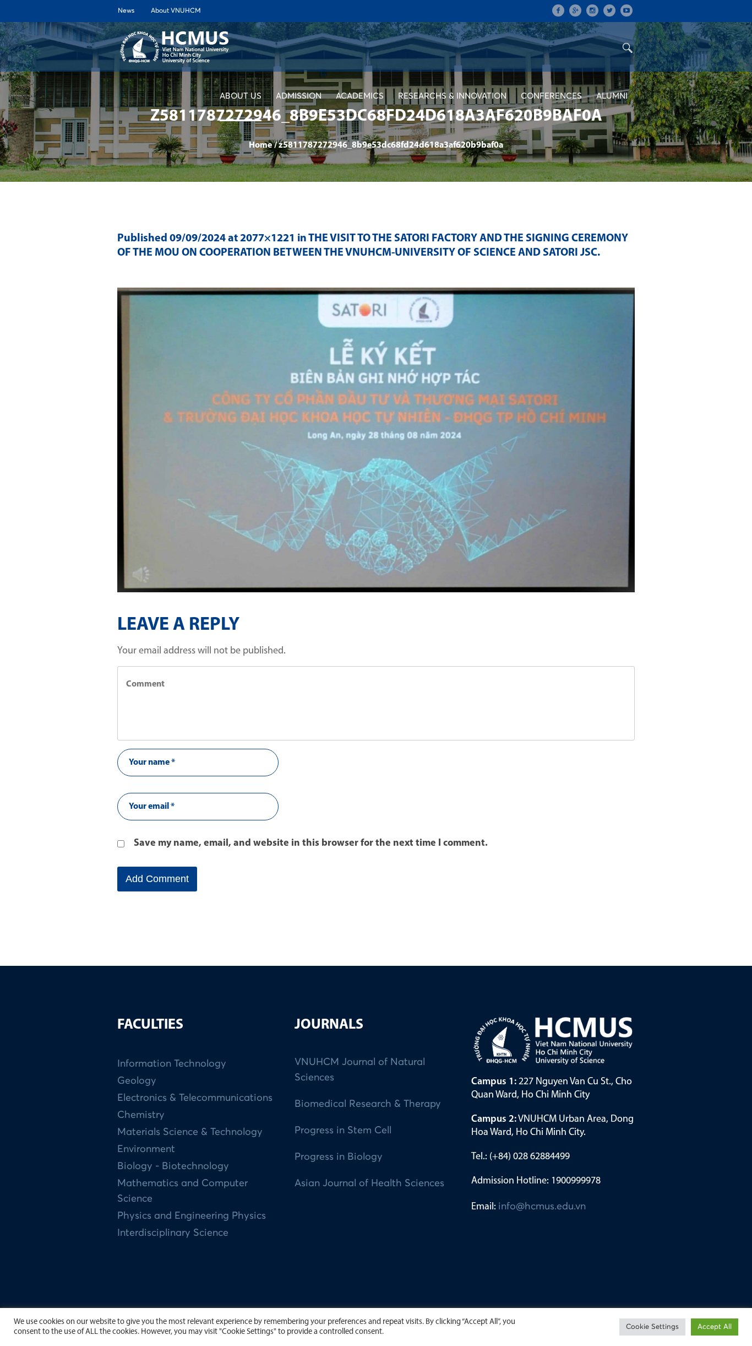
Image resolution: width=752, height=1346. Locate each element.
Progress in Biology (339, 1157)
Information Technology (171, 1064)
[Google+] (575, 10)
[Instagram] (592, 10)
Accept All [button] (714, 1327)
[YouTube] (626, 10)
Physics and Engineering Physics (191, 1216)
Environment (146, 1149)
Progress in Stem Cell (343, 1131)
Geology (136, 1081)
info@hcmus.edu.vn (542, 1207)
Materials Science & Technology (190, 1132)
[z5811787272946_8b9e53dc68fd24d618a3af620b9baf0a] (376, 440)
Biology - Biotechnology (173, 1166)
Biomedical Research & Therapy (368, 1104)
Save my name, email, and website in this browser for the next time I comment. (311, 843)
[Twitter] (609, 10)
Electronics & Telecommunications (195, 1098)
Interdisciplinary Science (172, 1233)
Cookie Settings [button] (652, 1327)
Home (260, 145)
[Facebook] (558, 10)
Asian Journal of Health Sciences (369, 1183)
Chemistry (141, 1115)
